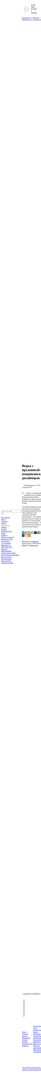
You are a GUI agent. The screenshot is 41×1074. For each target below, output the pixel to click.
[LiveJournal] (23, 535)
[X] (35, 532)
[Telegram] (32, 532)
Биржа (35, 1032)
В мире (4, 529)
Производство (6, 531)
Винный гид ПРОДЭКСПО (6, 546)
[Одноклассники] (26, 532)
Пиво (3, 533)
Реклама (25, 1068)
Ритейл (4, 527)
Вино (3, 519)
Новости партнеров (37, 1047)
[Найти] (2, 513)
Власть (3, 523)
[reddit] (29, 535)
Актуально (5, 541)
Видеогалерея (6, 559)
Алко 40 (4, 521)
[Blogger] (26, 535)
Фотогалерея (6, 561)
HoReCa (4, 535)
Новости (25, 545)
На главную (5, 517)
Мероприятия (6, 551)
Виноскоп (37, 1034)
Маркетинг (5, 525)
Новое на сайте (7, 539)
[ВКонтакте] (23, 532)
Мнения (4, 549)
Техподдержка (33, 1070)
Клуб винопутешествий (10, 555)
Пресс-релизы (6, 557)
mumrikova (35, 541)
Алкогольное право (8, 553)
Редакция (32, 1068)
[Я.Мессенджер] (29, 532)
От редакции (6, 543)
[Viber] (38, 532)
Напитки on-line (7, 563)
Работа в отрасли (7, 537)
